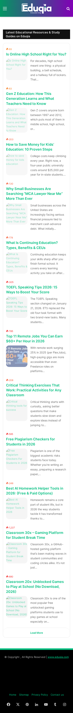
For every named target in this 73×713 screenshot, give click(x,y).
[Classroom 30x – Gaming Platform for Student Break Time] (16, 552)
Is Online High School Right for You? (36, 54)
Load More (36, 632)
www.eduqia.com (58, 657)
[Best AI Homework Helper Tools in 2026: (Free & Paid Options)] (16, 508)
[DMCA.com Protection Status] (36, 688)
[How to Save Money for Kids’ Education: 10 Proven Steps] (16, 164)
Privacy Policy (40, 694)
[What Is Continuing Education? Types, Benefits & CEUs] (16, 263)
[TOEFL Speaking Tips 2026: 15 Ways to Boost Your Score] (16, 307)
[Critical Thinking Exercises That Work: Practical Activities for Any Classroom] (16, 410)
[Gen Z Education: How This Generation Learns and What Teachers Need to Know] (16, 120)
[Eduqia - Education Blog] (36, 8)
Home (12, 694)
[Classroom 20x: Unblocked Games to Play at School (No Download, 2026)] (16, 607)
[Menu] (5, 9)
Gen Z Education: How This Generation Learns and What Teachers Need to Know (30, 98)
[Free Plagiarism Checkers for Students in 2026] (16, 459)
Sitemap (24, 694)
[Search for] (68, 9)
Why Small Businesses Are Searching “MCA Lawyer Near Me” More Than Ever (34, 194)
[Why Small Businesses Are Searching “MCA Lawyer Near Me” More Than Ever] (16, 214)
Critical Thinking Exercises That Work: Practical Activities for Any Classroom (33, 390)
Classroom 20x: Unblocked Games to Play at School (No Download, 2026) (35, 586)
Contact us (57, 694)
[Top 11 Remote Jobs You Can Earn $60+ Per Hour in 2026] (16, 356)
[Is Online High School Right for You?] (16, 69)
